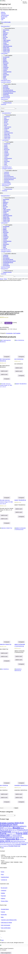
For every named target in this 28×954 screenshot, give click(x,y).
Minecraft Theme (21, 841)
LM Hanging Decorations (9, 91)
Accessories (6, 57)
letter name (5, 841)
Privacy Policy (4, 901)
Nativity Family (15, 842)
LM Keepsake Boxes (8, 93)
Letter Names (13, 841)
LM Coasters (6, 88)
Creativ (5, 73)
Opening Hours (5, 15)
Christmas (6, 41)
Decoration (6, 74)
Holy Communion (5, 925)
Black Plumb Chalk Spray (12, 829)
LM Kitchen (6, 94)
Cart (2, 19)
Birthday (5, 34)
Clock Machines (7, 71)
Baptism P (5, 33)
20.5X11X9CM (5, 826)
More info (21, 9)
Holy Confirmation (6, 928)
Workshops (3, 104)
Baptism (5, 61)
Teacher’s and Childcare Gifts (9, 920)
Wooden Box (5, 846)
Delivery (3, 12)
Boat (16, 830)
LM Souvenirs (6, 96)
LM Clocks (5, 87)
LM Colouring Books (8, 90)
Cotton (5, 70)
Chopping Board (22, 830)
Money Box (3, 842)
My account (4, 16)
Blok (13, 830)
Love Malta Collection (6, 82)
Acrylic (5, 58)
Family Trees (6, 50)
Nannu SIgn (8, 842)
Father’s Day (6, 52)
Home (1, 279)
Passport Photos (7, 102)
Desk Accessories (7, 46)
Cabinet (5, 64)
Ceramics (5, 85)
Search (16, 808)
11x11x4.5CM (19, 823)
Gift (8, 835)
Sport (20, 842)
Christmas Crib (15, 832)
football (25, 832)
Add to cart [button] (4, 371)
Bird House (6, 63)
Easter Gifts (6, 47)
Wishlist (3, 18)
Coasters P (6, 44)
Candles (5, 66)
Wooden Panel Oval (14, 846)
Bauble (16, 827)
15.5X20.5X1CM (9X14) (9, 824)
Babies (4, 60)
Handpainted (4, 837)
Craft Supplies (4, 53)
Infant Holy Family (14, 837)
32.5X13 (5, 828)
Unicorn (1, 846)
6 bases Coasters (7, 823)
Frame (3, 833)
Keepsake (2, 839)
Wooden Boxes (5, 909)
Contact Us (4, 879)
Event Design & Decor (6, 80)
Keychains (21, 839)
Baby (4, 31)
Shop (5, 279)
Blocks (4, 35)
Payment (3, 13)
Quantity (14, 322)
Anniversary (6, 30)
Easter (4, 76)
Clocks (5, 43)
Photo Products (4, 99)
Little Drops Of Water (5, 97)
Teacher (24, 844)
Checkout (3, 890)
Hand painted (17, 836)
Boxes (4, 38)
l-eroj (25, 839)
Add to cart (8, 323)
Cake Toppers (6, 40)
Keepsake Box (12, 839)
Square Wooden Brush (8, 844)
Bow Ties (5, 37)
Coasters (5, 69)
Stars (14, 844)
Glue (11, 836)
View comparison (6, 953)
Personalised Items (5, 26)
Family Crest (6, 49)
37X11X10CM (9, 828)
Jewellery (22, 837)
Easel (4, 77)
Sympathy (18, 844)
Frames (5, 79)
